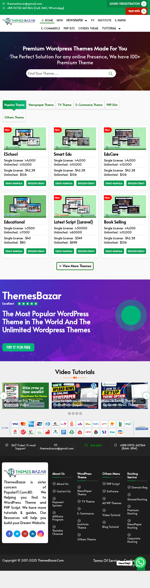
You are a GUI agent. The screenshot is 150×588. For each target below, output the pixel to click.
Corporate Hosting (133, 540)
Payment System (58, 504)
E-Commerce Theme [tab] (89, 105)
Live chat (96, 445)
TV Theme (88, 501)
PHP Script (113, 484)
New (60, 20)
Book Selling (115, 222)
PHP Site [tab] (112, 105)
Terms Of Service (106, 560)
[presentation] (3, 395)
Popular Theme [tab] (14, 105)
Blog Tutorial (110, 527)
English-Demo (36, 183)
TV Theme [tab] (64, 105)
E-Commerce (50, 28)
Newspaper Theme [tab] (41, 105)
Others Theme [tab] (14, 117)
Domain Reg (139, 487)
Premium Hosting (133, 512)
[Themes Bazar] (18, 20)
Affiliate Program (57, 518)
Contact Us (64, 491)
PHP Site (69, 28)
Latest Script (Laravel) (73, 222)
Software (112, 491)
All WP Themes (111, 503)
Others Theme (88, 28)
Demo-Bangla (13, 183)
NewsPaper (74, 20)
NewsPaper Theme (84, 492)
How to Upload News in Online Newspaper (71, 402)
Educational (14, 222)
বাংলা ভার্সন (134, 11)
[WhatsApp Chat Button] (140, 562)
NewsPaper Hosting (134, 526)
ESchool (11, 154)
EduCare (111, 154)
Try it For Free (18, 347)
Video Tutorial (111, 515)
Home (48, 20)
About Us (63, 484)
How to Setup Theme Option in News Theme (120, 402)
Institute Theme (82, 526)
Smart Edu (63, 154)
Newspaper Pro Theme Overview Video (22, 402)
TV (92, 20)
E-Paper (120, 20)
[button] (69, 413)
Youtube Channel (57, 532)
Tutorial (109, 28)
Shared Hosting (137, 499)
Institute (105, 20)
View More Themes (76, 265)
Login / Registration (125, 3)
